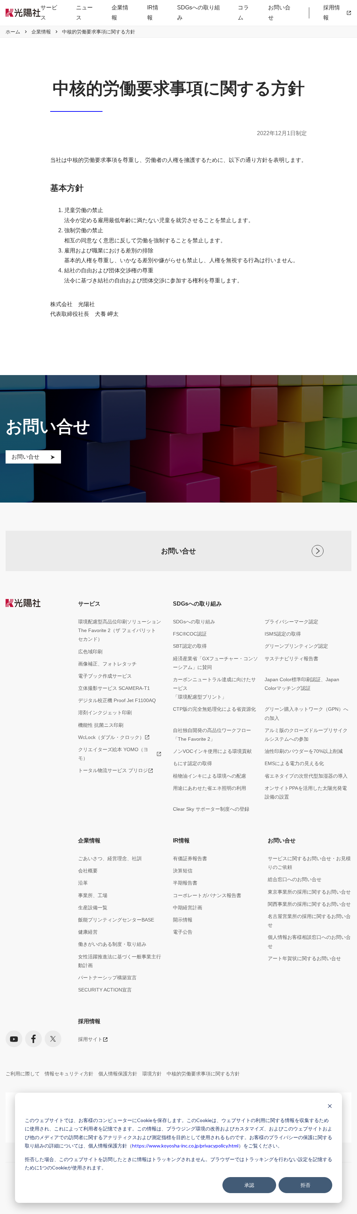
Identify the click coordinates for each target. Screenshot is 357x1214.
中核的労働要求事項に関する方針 (203, 1073)
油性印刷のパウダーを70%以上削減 (304, 751)
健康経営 (88, 932)
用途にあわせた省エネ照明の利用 (209, 788)
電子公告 (182, 932)
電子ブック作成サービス (105, 676)
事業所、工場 (92, 895)
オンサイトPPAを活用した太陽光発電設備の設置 (306, 792)
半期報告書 (185, 883)
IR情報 (152, 13)
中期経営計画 (187, 907)
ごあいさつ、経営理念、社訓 (110, 858)
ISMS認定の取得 (283, 634)
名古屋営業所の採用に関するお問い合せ (309, 920)
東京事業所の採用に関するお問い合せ (309, 892)
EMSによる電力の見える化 (294, 763)
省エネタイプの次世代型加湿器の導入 (306, 776)
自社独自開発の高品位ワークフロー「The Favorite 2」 (212, 734)
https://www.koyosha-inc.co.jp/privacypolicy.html (185, 1146)
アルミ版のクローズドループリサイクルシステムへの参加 (306, 734)
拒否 (305, 1185)
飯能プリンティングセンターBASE (116, 920)
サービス (48, 13)
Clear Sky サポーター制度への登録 (211, 809)
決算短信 (182, 870)
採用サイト (90, 1039)
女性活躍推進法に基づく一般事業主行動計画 (119, 961)
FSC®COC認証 (190, 634)
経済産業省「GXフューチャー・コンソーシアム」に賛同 (215, 663)
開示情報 (182, 920)
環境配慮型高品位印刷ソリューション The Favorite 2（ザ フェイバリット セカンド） (119, 630)
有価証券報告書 (190, 858)
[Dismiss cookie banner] (329, 1107)
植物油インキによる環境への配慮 (209, 776)
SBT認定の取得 (190, 646)
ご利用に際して (23, 1073)
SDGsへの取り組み (198, 13)
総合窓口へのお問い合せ (294, 879)
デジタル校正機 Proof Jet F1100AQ (117, 700)
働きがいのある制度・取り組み (112, 944)
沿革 (83, 883)
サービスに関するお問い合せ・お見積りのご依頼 (309, 863)
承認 (249, 1185)
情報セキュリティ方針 (69, 1073)
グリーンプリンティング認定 (296, 646)
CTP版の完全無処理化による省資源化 (214, 709)
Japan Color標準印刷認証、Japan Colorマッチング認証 (302, 684)
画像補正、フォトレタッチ (107, 664)
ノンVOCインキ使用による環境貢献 (212, 751)
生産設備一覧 (92, 907)
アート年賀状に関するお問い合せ (304, 958)
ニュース (84, 13)
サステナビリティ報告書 (291, 658)
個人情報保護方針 (117, 1073)
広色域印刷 (90, 651)
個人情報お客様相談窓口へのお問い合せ (309, 941)
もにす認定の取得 (192, 763)
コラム (243, 13)
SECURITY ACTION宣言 (105, 990)
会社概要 (88, 870)
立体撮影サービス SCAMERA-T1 (114, 688)
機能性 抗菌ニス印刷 (100, 725)
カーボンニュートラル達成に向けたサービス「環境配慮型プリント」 (214, 688)
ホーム (13, 31)
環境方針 (152, 1073)
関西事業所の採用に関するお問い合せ (309, 904)
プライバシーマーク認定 (291, 621)
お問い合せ (279, 13)
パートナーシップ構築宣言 (107, 977)
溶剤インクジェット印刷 (105, 712)
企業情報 (120, 13)
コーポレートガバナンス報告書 (207, 895)
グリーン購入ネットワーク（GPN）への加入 (306, 713)
